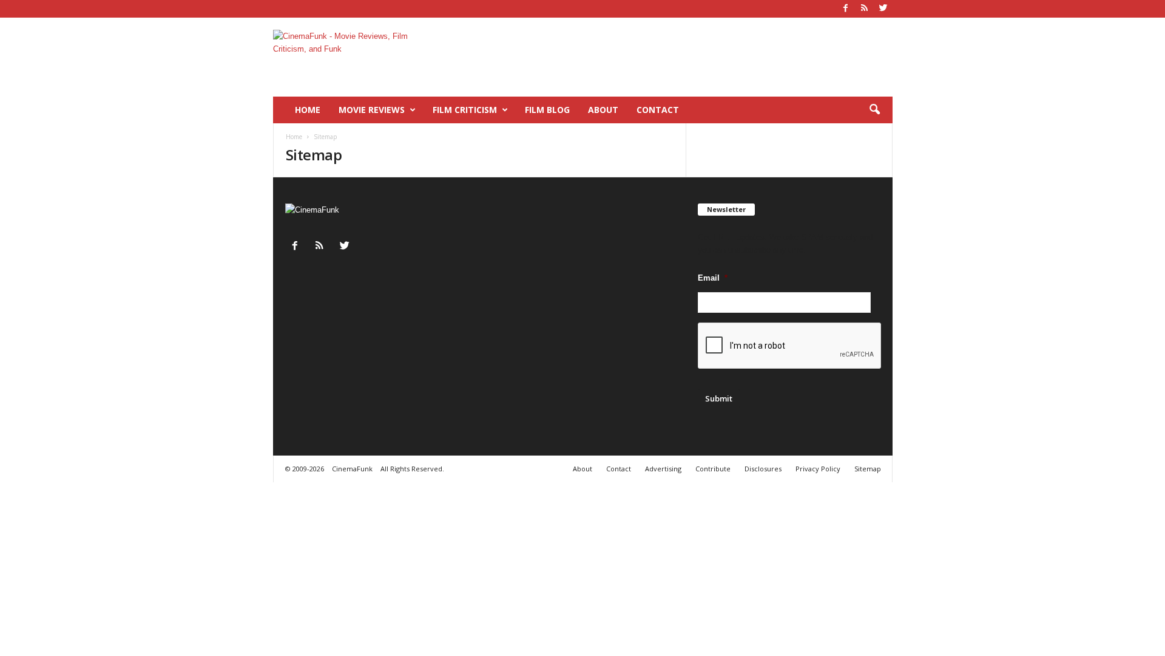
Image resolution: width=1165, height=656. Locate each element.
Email (713, 277)
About (603, 109)
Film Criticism (465, 109)
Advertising (663, 468)
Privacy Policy (817, 468)
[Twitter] (883, 9)
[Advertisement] (672, 57)
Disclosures (763, 468)
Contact (658, 109)
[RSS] (864, 9)
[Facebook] (846, 9)
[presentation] (790, 346)
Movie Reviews (372, 109)
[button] (874, 110)
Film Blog (547, 109)
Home (307, 109)
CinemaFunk (352, 468)
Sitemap (867, 468)
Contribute (713, 468)
